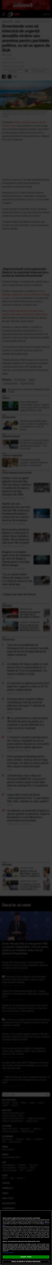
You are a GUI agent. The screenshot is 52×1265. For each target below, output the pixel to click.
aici (20, 1233)
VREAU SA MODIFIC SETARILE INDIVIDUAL (26, 1261)
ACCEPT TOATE (26, 1257)
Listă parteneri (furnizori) (8, 1252)
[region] (26, 1237)
